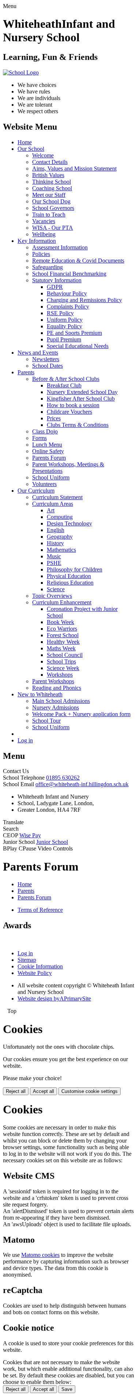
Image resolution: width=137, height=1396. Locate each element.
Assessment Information (60, 247)
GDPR (55, 287)
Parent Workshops (53, 681)
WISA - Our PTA (52, 228)
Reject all (16, 1091)
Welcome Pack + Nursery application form (81, 714)
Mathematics (61, 550)
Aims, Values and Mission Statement (74, 168)
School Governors (53, 208)
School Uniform (50, 477)
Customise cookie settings (89, 1091)
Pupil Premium (64, 339)
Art (50, 510)
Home (25, 142)
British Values (48, 175)
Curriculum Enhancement (61, 602)
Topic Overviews (52, 596)
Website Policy (35, 973)
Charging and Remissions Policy (84, 300)
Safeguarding (47, 267)
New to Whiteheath (40, 694)
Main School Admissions (61, 701)
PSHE (54, 563)
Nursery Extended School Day (82, 392)
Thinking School (51, 182)
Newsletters (45, 359)
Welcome (43, 155)
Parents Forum (49, 458)
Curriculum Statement (57, 497)
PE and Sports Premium (74, 333)
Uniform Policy (65, 320)
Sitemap (27, 960)
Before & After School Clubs (65, 379)
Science (56, 589)
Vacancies (43, 221)
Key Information (37, 241)
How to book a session (73, 405)
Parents (26, 372)
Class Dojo (45, 431)
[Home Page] (21, 72)
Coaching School (52, 188)
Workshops (60, 675)
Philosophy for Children (74, 569)
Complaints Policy (68, 306)
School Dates (47, 366)
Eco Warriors (62, 629)
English (55, 530)
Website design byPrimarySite (54, 998)
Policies (41, 254)
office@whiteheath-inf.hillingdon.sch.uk (82, 784)
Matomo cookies (40, 1255)
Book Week (60, 622)
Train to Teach (48, 214)
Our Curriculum (36, 490)
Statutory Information (56, 280)
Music (54, 556)
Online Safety (48, 451)
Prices (54, 418)
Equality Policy (64, 326)
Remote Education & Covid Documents (78, 260)
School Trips (61, 661)
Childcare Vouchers (69, 412)
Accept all (43, 1091)
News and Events (38, 352)
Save (66, 1389)
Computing (60, 517)
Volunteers (44, 484)
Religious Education (70, 583)
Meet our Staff (48, 195)
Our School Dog (51, 201)
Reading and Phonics (56, 688)
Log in (25, 740)
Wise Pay (30, 835)
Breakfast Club (64, 385)
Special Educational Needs (78, 346)
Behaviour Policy (67, 293)
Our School (31, 149)
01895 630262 (63, 778)
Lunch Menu (47, 444)
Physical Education (69, 576)
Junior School (52, 842)
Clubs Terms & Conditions (78, 425)
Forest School (63, 635)
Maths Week (61, 648)
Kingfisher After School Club (81, 398)
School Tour (46, 721)
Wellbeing (44, 234)
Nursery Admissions (55, 707)
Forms (39, 438)
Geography (60, 536)
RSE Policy (60, 313)
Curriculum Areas (52, 504)
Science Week (63, 668)
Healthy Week (63, 642)
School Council (65, 655)
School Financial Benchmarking (69, 274)
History (55, 543)
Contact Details (50, 162)
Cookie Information (40, 966)
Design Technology (69, 523)
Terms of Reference (40, 910)
